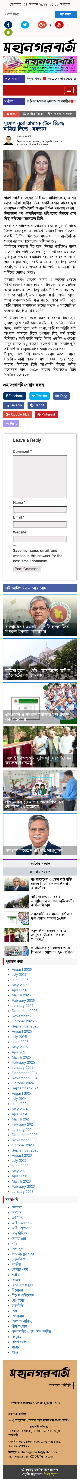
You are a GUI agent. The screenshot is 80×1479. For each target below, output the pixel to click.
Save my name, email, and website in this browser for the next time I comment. (38, 555)
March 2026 (21, 995)
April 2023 (19, 1176)
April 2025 (19, 1052)
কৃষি (14, 1244)
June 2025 (20, 1042)
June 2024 (20, 1104)
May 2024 (20, 1109)
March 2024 (21, 1119)
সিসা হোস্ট (51, 1474)
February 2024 (23, 1124)
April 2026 (19, 990)
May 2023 (20, 1171)
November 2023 (24, 1140)
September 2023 (25, 1150)
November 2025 (24, 1016)
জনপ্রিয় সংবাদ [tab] (40, 871)
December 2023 (24, 1135)
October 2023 (23, 1145)
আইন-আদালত (22, 1223)
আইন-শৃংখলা (21, 1228)
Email (18, 517)
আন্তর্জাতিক (19, 1233)
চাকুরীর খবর (20, 1259)
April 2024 (19, 1114)
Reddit (38, 405)
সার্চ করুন (65, 14)
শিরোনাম (18, 1316)
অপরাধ (17, 1212)
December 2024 (24, 1073)
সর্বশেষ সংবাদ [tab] (40, 863)
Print (13, 424)
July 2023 (19, 1160)
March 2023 (21, 1181)
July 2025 (19, 1037)
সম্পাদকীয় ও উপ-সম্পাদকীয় (31, 1331)
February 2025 (23, 1062)
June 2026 (20, 980)
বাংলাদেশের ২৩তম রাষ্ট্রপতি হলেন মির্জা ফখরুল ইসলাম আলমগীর (37, 629)
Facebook (16, 396)
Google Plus (19, 414)
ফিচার (16, 1280)
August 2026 (22, 969)
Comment (22, 451)
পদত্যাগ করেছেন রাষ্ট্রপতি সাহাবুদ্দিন (34, 850)
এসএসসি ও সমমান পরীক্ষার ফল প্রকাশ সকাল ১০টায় (37, 717)
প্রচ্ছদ (13, 114)
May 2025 (20, 1047)
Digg (63, 396)
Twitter (41, 396)
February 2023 (23, 1186)
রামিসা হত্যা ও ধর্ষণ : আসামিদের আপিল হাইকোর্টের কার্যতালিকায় (37, 673)
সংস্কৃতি (16, 1337)
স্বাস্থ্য (15, 1352)
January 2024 (22, 1129)
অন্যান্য (17, 1207)
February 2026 (23, 1000)
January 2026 (22, 1005)
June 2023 (20, 1166)
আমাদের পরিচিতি (60, 1385)
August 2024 (22, 1093)
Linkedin (15, 405)
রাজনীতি (17, 1305)
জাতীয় (31, 114)
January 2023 (22, 1191)
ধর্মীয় (15, 1275)
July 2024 (19, 1098)
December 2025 (24, 1011)
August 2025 (22, 1031)
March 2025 (21, 1057)
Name (19, 502)
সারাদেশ (68, 114)
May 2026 (20, 985)
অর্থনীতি (17, 1218)
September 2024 (25, 1088)
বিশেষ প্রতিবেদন (23, 1295)
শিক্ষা (15, 1311)
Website (19, 532)
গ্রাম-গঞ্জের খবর (23, 1254)
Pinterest (48, 414)
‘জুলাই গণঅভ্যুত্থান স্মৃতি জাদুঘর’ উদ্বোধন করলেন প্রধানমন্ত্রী (38, 761)
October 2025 (23, 1021)
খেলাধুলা (18, 1249)
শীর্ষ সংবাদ (54, 114)
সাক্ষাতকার (19, 1342)
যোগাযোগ (19, 1300)
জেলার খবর (20, 1269)
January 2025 (22, 1067)
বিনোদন (41, 114)
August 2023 (22, 1155)
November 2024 (24, 1078)
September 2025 (25, 1026)
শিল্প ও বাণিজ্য (22, 1321)
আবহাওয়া (19, 1238)
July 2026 (19, 974)
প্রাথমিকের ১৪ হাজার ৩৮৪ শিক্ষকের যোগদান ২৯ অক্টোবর (34, 804)
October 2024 (23, 1083)
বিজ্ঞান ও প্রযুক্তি (23, 1285)
